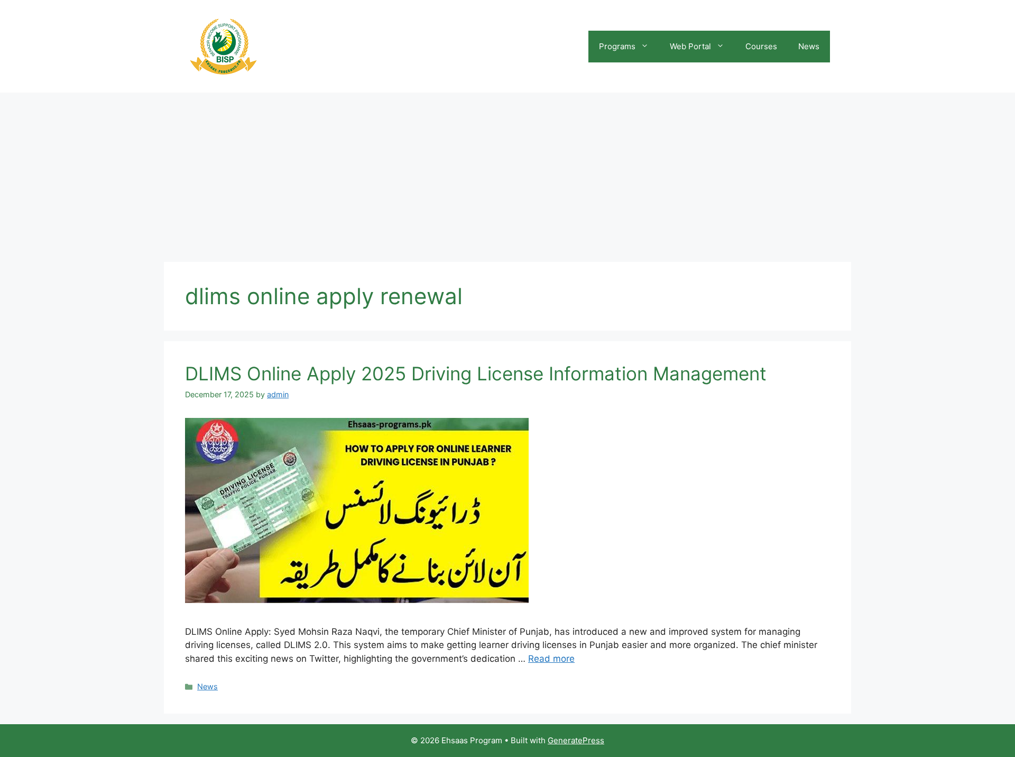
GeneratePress (576, 740)
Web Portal (690, 46)
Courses (761, 46)
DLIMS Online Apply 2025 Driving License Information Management (476, 373)
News (808, 46)
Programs (617, 46)
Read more (551, 658)
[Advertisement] (507, 172)
